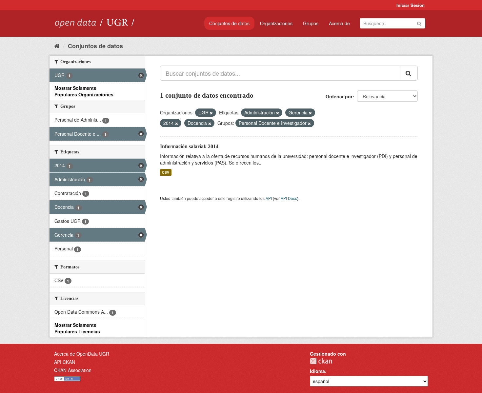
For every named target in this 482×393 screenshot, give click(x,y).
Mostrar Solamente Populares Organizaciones (83, 91)
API (269, 198)
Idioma (317, 371)
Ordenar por (339, 96)
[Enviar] (419, 23)
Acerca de (339, 23)
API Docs (289, 198)
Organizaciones (276, 23)
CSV (165, 172)
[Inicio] (57, 45)
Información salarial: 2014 (189, 146)
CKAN (321, 361)
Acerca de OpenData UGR (81, 353)
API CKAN (64, 362)
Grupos (310, 23)
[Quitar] (211, 112)
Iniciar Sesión (410, 5)
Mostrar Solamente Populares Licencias (77, 328)
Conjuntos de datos (229, 23)
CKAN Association (72, 370)
